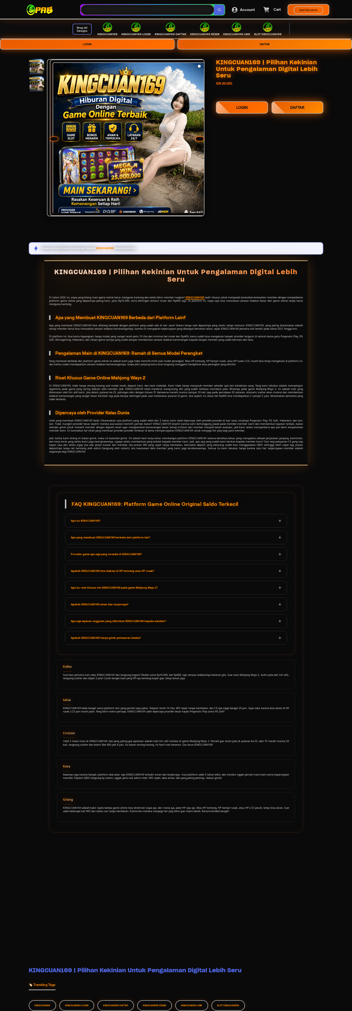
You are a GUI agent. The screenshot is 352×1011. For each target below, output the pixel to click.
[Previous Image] (54, 139)
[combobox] (147, 10)
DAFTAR (265, 44)
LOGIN (87, 44)
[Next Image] (199, 139)
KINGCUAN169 (195, 297)
